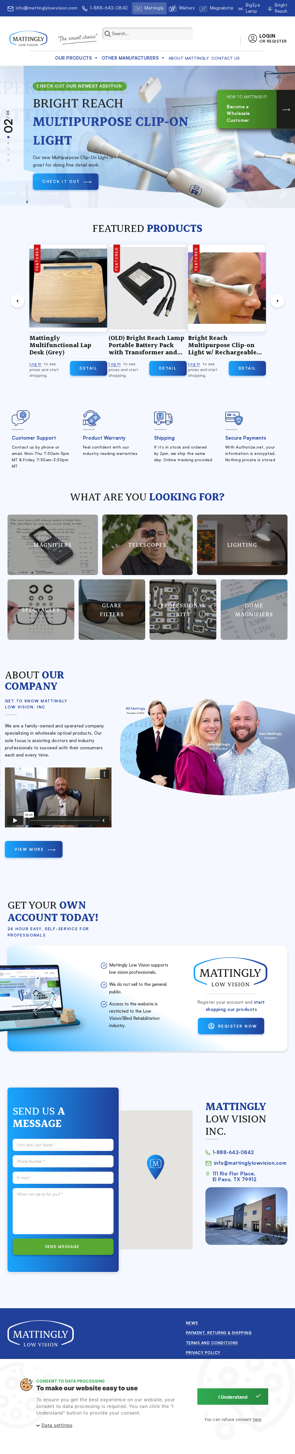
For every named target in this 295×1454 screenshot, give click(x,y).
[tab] (8, 137)
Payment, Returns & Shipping (219, 1332)
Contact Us (225, 58)
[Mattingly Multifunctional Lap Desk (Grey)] (68, 288)
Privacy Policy (203, 1352)
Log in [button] (35, 363)
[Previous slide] (17, 301)
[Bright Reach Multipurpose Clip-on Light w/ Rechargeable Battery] (227, 288)
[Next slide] (277, 301)
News (192, 1322)
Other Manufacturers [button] (130, 58)
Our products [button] (73, 58)
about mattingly (189, 58)
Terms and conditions (212, 1342)
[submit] (110, 33)
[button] (267, 38)
